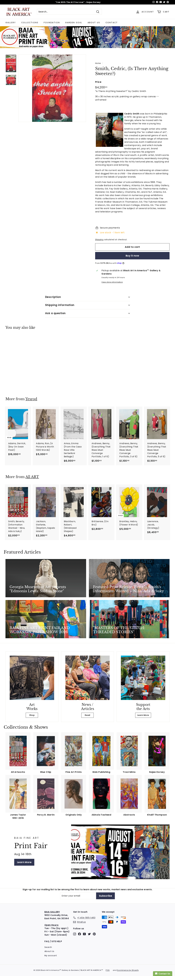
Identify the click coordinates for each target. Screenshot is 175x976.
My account (50, 955)
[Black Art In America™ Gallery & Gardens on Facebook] (79, 933)
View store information (112, 282)
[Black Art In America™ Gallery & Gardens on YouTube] (84, 933)
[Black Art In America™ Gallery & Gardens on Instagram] (74, 933)
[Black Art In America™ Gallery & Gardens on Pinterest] (94, 933)
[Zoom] (52, 88)
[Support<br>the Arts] (143, 678)
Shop (32, 715)
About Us (94, 22)
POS (108, 970)
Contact (112, 22)
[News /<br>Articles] (87, 678)
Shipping (99, 239)
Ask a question (55, 313)
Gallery (10, 22)
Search (48, 947)
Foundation (52, 22)
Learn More (143, 715)
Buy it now (132, 255)
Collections (29, 22)
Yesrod (31, 399)
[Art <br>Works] (32, 678)
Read (87, 715)
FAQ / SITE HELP (53, 941)
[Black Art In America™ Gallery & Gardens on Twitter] (89, 933)
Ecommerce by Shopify (128, 970)
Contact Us (163, 973)
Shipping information (59, 305)
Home (98, 63)
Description (53, 297)
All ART (32, 477)
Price (98, 82)
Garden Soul (73, 22)
